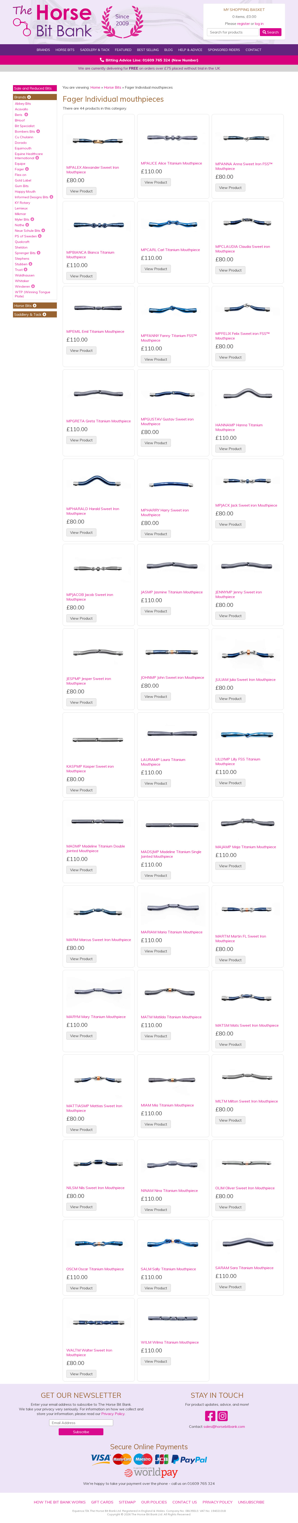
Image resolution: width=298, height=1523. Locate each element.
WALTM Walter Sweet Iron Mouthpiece (89, 1352)
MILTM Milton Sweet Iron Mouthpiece (246, 1101)
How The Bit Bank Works (60, 1502)
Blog (168, 50)
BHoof (20, 120)
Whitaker (22, 281)
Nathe (19, 225)
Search (273, 32)
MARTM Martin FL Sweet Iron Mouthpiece (240, 938)
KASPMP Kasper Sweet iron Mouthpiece (90, 768)
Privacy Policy (113, 1413)
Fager (19, 169)
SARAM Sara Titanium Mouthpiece (244, 1267)
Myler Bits (22, 219)
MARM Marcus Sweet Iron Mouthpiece (98, 939)
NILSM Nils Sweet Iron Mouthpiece (95, 1187)
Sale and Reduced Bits (33, 88)
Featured (123, 50)
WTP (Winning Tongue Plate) (32, 294)
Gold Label (23, 180)
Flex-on (20, 175)
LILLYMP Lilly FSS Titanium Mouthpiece (237, 761)
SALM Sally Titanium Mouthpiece (168, 1269)
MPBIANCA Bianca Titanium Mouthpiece (90, 254)
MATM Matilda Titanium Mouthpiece (171, 1017)
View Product (81, 191)
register (243, 23)
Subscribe (81, 1431)
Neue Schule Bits (27, 231)
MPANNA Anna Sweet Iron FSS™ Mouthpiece (244, 166)
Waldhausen (24, 275)
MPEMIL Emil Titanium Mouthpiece (95, 331)
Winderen (22, 286)
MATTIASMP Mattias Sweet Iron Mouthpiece (94, 1108)
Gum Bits (22, 186)
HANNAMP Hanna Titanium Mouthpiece (239, 427)
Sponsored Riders (224, 50)
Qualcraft (22, 242)
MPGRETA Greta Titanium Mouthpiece (98, 421)
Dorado (21, 143)
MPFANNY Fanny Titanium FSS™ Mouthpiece (169, 338)
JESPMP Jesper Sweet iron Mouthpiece (88, 681)
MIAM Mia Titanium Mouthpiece (167, 1105)
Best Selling (148, 50)
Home (95, 87)
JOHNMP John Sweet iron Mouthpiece (172, 677)
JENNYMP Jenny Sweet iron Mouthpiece (238, 594)
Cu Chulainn (24, 137)
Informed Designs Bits (31, 197)
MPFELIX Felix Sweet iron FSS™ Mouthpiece (242, 335)
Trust (19, 270)
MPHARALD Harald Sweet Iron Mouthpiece (92, 511)
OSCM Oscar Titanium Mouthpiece (95, 1269)
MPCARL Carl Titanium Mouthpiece (170, 249)
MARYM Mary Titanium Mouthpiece (96, 1016)
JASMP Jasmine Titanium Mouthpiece (172, 592)
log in (259, 23)
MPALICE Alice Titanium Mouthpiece (171, 163)
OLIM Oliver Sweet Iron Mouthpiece (245, 1188)
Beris (19, 115)
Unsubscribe (251, 1502)
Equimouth (23, 148)
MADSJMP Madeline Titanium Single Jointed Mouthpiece (171, 854)
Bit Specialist (24, 126)
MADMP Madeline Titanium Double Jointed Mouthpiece (95, 848)
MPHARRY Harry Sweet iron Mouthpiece (165, 512)
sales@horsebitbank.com (224, 1426)
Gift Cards (102, 1502)
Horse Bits (112, 87)
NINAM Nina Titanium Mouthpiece (169, 1190)
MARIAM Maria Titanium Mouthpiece (172, 932)
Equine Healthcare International (29, 156)
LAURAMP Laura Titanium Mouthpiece (163, 762)
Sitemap (127, 1502)
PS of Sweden (26, 236)
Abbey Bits (23, 103)
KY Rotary (22, 203)
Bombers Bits (25, 131)
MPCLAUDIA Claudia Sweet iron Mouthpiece (242, 248)
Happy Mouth (25, 191)
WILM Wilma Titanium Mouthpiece (170, 1342)
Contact (253, 50)
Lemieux (21, 208)
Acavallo (21, 109)
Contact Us (185, 1502)
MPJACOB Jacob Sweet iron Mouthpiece (89, 597)
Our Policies (154, 1502)
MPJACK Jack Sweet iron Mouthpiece (246, 505)
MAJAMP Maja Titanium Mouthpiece (245, 846)
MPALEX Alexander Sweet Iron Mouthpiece (92, 169)
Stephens (22, 258)
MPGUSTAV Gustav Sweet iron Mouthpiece (167, 421)
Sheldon (21, 247)
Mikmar (20, 214)
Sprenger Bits (25, 253)
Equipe (20, 163)
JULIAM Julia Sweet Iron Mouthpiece (245, 679)
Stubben (21, 264)
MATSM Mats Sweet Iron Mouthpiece (247, 1025)
